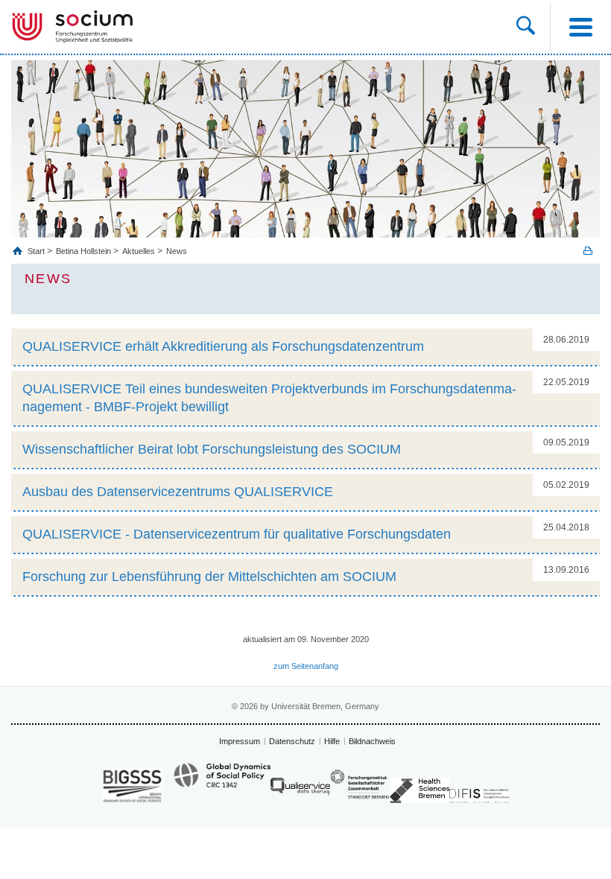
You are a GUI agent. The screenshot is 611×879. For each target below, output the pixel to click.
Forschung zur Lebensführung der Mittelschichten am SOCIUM (209, 576)
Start (37, 251)
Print (587, 251)
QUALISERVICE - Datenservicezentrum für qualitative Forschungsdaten (236, 534)
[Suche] (525, 27)
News (176, 251)
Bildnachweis (372, 741)
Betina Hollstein (83, 251)
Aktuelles (138, 251)
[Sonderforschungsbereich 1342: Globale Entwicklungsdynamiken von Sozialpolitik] (222, 782)
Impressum (239, 741)
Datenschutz (292, 741)
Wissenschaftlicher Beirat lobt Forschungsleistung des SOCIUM (211, 449)
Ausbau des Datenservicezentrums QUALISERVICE (177, 491)
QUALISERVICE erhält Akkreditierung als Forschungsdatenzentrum (223, 346)
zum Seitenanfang (305, 665)
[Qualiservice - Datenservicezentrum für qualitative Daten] (300, 790)
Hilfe (332, 741)
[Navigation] (580, 27)
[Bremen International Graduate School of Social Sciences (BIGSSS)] (132, 785)
